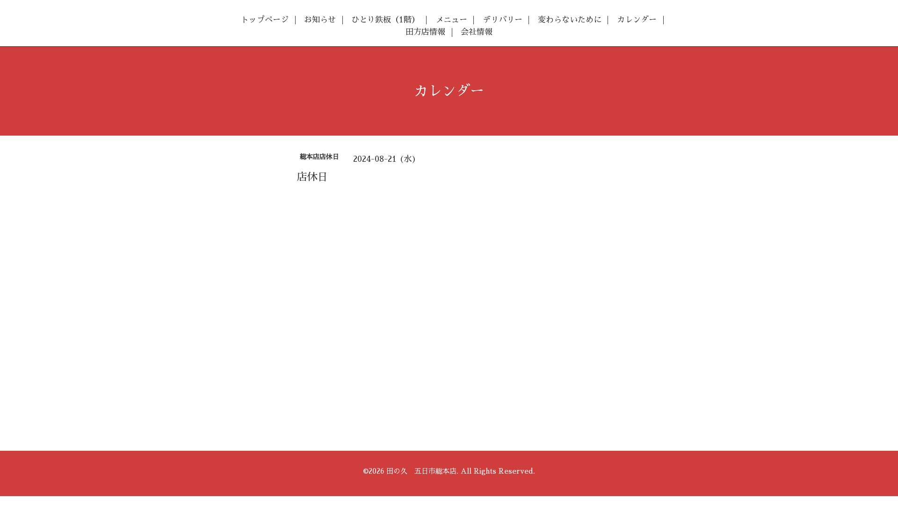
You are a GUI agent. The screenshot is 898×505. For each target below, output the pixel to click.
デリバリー (502, 20)
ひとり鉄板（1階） (385, 20)
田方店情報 (425, 32)
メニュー (451, 20)
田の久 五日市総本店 (421, 471)
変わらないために (569, 20)
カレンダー (637, 20)
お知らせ (320, 20)
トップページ (265, 20)
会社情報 (476, 32)
